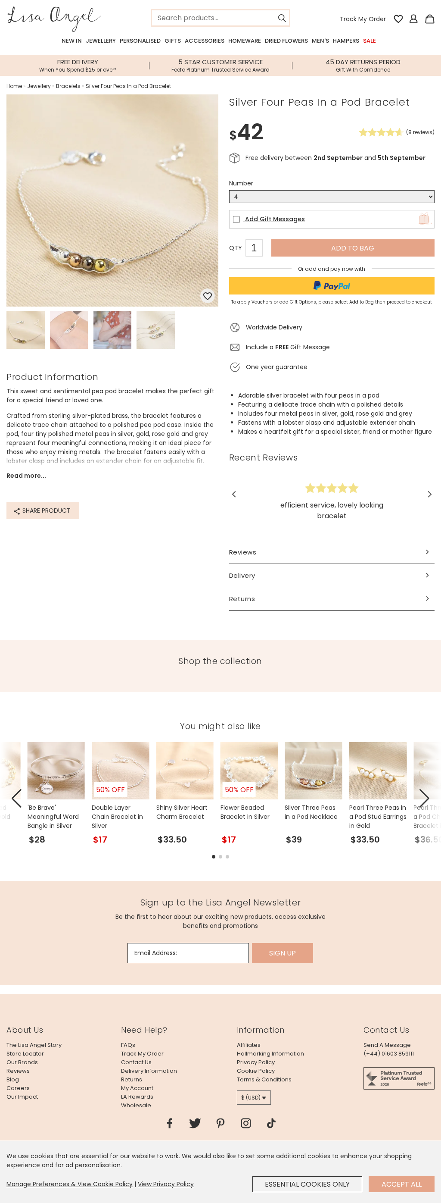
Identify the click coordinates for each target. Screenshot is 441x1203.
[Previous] (234, 494)
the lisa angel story (34, 1045)
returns (131, 1079)
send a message (387, 1045)
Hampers (346, 41)
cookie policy (256, 1071)
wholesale (136, 1105)
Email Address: (155, 953)
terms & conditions (264, 1079)
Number (241, 183)
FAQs (128, 1045)
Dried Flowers (286, 41)
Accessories (204, 41)
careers (18, 1088)
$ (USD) (251, 1097)
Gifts (173, 41)
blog (12, 1079)
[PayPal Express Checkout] (332, 285)
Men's (320, 41)
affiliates (249, 1045)
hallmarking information (270, 1053)
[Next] (429, 494)
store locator (25, 1053)
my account (137, 1088)
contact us (136, 1062)
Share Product (46, 510)
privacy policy (256, 1062)
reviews (18, 1071)
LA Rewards (137, 1097)
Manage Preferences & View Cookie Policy (69, 1184)
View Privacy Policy (166, 1184)
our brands (22, 1062)
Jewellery (101, 41)
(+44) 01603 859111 (388, 1053)
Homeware (244, 41)
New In (72, 41)
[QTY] (258, 249)
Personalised (140, 41)
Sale (369, 41)
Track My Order (363, 19)
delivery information (149, 1071)
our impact (22, 1097)
